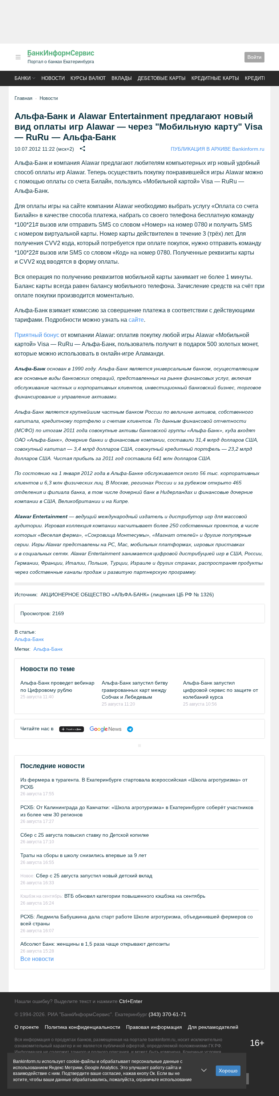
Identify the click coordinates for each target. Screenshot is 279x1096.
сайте (136, 320)
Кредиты (256, 78)
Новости (53, 78)
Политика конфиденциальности (82, 1027)
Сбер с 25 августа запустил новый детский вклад (86, 875)
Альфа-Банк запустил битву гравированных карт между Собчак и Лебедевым (135, 690)
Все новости (37, 959)
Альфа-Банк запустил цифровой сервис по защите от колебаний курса (220, 690)
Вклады (122, 78)
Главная (23, 98)
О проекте (27, 1027)
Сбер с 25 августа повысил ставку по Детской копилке (84, 835)
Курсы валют (88, 78)
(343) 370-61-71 (167, 1014)
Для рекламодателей (213, 1027)
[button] (18, 57)
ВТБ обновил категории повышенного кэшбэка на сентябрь (112, 896)
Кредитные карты (215, 78)
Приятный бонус (37, 335)
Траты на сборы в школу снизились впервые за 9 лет (83, 855)
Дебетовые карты (162, 78)
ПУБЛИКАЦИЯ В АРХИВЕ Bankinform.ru (217, 149)
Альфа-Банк (29, 639)
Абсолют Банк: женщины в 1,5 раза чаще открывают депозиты (95, 944)
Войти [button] (254, 57)
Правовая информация (154, 1027)
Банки (23, 78)
